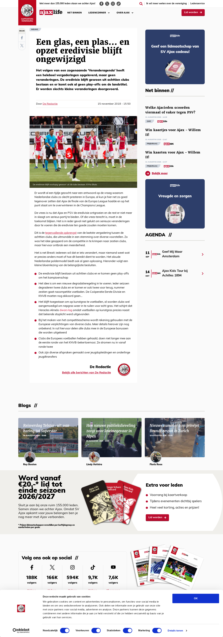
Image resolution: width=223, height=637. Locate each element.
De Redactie (50, 104)
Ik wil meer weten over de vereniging (166, 3)
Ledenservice (197, 3)
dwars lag (66, 310)
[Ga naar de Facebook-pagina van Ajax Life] (101, 4)
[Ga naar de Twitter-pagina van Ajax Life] (107, 4)
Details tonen (175, 630)
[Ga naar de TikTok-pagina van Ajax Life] (119, 4)
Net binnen (74, 13)
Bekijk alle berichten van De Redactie (86, 372)
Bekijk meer (160, 173)
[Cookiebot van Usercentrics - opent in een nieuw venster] (21, 630)
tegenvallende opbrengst (61, 233)
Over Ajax (123, 13)
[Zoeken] (141, 3)
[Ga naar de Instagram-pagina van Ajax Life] (113, 4)
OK (196, 598)
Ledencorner (97, 13)
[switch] (96, 630)
